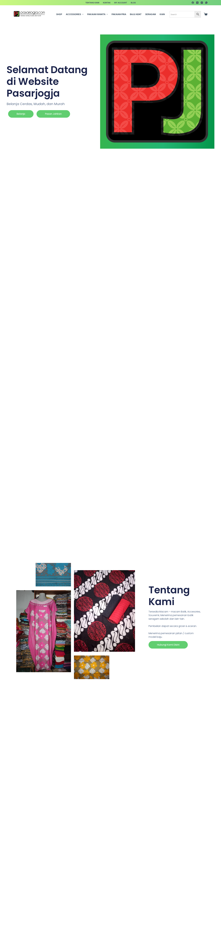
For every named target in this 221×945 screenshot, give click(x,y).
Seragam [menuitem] (150, 14)
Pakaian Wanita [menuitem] (96, 14)
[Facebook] (193, 3)
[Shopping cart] (205, 14)
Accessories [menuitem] (73, 14)
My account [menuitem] (120, 3)
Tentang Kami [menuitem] (92, 3)
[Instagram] (202, 3)
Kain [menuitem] (162, 14)
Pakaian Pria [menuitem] (119, 14)
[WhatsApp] (206, 3)
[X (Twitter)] (197, 3)
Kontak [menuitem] (106, 3)
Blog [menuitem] (133, 3)
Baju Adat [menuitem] (135, 14)
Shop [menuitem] (59, 14)
